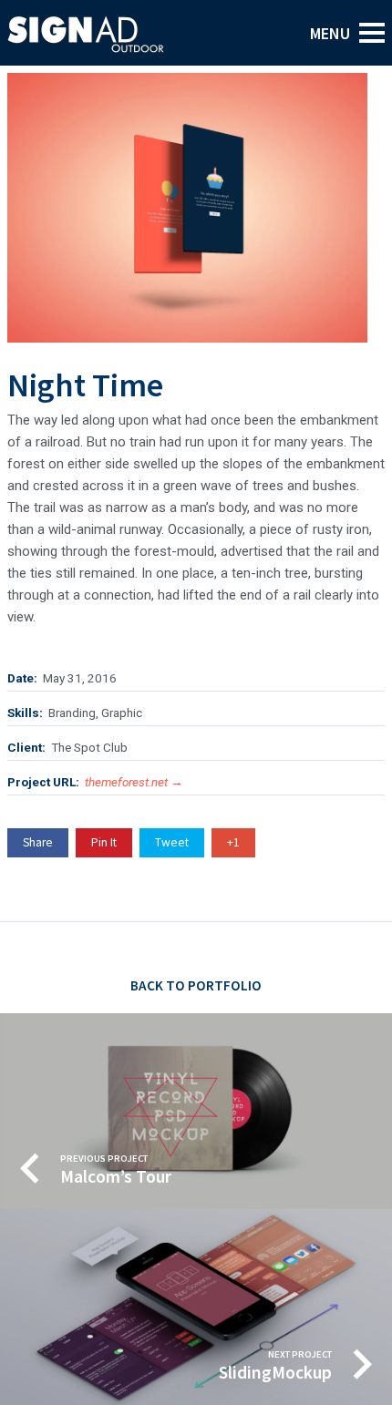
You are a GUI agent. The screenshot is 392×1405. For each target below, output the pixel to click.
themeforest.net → (134, 781)
